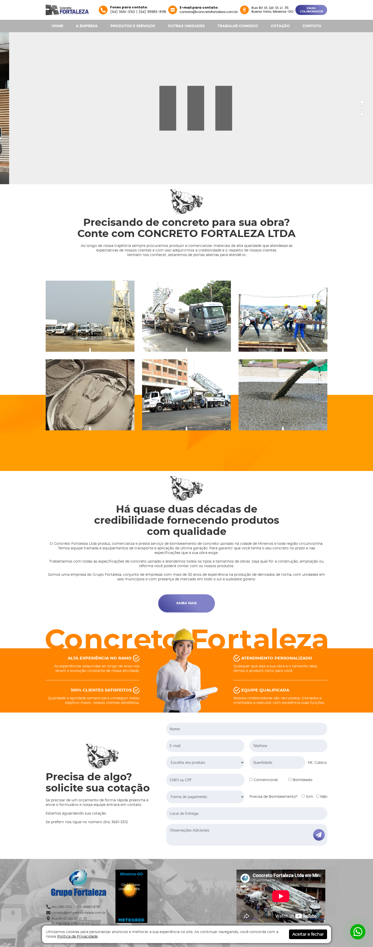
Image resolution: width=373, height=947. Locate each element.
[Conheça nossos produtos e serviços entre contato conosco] (283, 316)
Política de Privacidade (77, 936)
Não (323, 797)
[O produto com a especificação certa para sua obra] (90, 394)
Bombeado (302, 780)
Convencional (265, 780)
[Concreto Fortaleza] (67, 9)
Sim (309, 797)
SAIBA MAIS (186, 603)
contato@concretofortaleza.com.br (209, 12)
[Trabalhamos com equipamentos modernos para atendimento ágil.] (186, 316)
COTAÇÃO (280, 26)
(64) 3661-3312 (122, 12)
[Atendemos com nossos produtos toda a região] (283, 394)
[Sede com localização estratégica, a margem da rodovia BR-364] (90, 316)
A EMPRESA (87, 26)
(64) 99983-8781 (152, 12)
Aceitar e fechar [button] (308, 934)
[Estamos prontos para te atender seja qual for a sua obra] (186, 394)
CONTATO (311, 26)
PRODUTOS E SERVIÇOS (132, 26)
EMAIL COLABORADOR (311, 10)
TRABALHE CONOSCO (237, 26)
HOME (57, 26)
